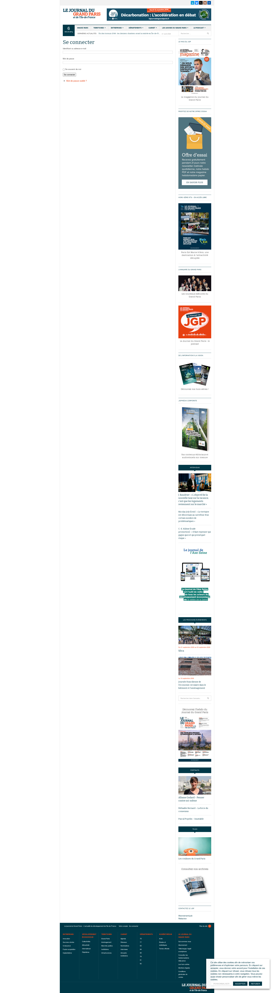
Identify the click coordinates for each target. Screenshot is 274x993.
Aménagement (106, 942)
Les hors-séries (183, 964)
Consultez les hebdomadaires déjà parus (183, 958)
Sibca (181, 650)
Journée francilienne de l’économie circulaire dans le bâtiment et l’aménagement (192, 685)
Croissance (67, 946)
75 (141, 938)
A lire (161, 938)
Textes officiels (164, 948)
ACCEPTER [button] (240, 983)
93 (141, 946)
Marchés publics (107, 946)
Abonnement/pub (185, 915)
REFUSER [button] (255, 983)
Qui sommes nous (184, 941)
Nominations (125, 946)
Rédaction (182, 918)
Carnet (152, 28)
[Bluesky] (197, 3)
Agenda (123, 938)
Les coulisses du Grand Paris (191, 859)
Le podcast (199, 28)
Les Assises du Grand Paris (174, 28)
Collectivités (86, 941)
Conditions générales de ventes (182, 974)
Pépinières (85, 952)
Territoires (98, 28)
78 (141, 956)
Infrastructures (106, 953)
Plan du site (203, 926)
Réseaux (124, 942)
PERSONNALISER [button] (221, 983)
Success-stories (68, 942)
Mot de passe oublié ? (76, 80)
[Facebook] (209, 3)
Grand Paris (82, 28)
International (86, 948)
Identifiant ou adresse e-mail (74, 48)
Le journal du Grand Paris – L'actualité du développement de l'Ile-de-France (82, 13)
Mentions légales (184, 968)
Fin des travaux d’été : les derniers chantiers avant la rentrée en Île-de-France (130, 33)
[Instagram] (205, 3)
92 (141, 963)
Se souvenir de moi (73, 69)
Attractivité (85, 945)
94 (141, 949)
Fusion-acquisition (69, 949)
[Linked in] (192, 3)
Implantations (67, 953)
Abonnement (182, 945)
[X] (201, 3)
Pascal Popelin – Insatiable (191, 819)
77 (141, 942)
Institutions (105, 949)
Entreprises (116, 28)
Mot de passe (68, 58)
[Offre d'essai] (194, 152)
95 (141, 953)
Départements (135, 28)
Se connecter (69, 74)
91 (141, 960)
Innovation (66, 938)
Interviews (124, 949)
